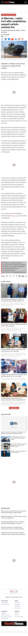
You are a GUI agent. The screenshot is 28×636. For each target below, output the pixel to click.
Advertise (3, 613)
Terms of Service (5, 604)
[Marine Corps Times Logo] (10, 2)
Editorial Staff (4, 618)
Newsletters (17, 604)
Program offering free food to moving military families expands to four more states (14, 375)
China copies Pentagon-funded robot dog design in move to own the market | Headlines (19, 445)
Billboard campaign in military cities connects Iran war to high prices (14, 517)
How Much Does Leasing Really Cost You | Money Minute (18, 451)
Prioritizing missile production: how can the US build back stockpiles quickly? (18, 438)
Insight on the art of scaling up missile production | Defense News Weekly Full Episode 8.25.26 (13, 432)
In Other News (5, 281)
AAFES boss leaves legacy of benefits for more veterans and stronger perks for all (12, 300)
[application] (14, 423)
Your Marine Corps (8, 15)
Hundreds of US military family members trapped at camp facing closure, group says (13, 533)
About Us (17, 613)
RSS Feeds (17, 606)
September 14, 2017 (20, 272)
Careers (17, 615)
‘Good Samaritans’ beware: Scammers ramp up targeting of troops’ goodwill (13, 350)
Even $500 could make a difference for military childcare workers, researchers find (13, 399)
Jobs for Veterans (19, 616)
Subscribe (17, 602)
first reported (15, 215)
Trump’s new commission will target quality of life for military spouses (14, 325)
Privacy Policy (4, 602)
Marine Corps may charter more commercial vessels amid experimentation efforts (13, 511)
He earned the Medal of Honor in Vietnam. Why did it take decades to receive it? (13, 522)
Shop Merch (18, 608)
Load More (14, 408)
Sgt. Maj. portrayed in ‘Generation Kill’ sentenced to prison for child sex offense (12, 528)
